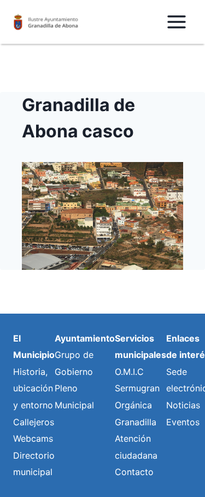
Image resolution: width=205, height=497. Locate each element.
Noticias (183, 405)
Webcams (33, 438)
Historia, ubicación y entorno (33, 388)
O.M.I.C (129, 371)
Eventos (183, 422)
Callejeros (33, 422)
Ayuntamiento (85, 338)
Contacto (134, 471)
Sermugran (137, 388)
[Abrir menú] (176, 22)
